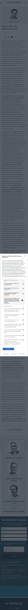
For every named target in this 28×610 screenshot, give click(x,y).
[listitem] (14, 281)
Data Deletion (6, 353)
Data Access (14, 353)
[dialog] (14, 305)
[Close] (25, 256)
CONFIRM (8, 349)
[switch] (23, 284)
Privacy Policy (22, 353)
